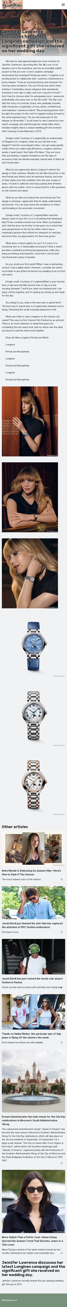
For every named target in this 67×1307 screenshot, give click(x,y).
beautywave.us (9, 1300)
